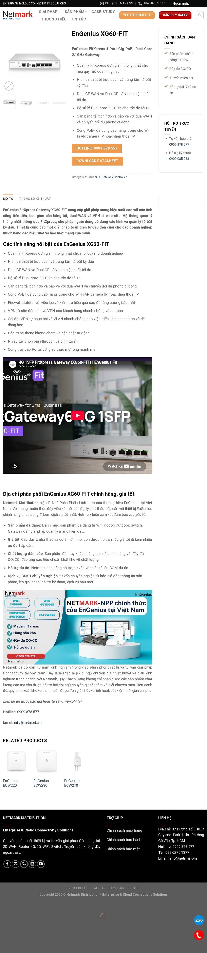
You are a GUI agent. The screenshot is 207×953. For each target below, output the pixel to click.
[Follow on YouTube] (41, 864)
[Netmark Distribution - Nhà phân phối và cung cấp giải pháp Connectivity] (18, 15)
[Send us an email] (15, 864)
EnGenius (94, 177)
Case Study (103, 12)
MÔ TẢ (8, 199)
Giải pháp (48, 12)
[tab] (8, 198)
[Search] (200, 15)
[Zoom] (9, 86)
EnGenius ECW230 (41, 783)
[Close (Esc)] (4, 905)
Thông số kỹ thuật (35, 199)
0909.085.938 (179, 159)
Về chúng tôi (78, 888)
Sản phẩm (74, 12)
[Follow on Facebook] (7, 864)
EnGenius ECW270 (72, 783)
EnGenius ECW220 (10, 783)
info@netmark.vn (28, 722)
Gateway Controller (114, 177)
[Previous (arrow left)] (4, 923)
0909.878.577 (179, 144)
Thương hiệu (54, 19)
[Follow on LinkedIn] (32, 864)
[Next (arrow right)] (18, 923)
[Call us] (24, 864)
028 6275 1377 (177, 852)
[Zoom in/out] (18, 905)
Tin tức (78, 19)
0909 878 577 (28, 712)
